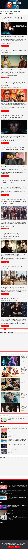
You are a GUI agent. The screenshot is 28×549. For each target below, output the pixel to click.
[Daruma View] (14, 4)
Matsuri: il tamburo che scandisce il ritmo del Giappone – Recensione (16, 491)
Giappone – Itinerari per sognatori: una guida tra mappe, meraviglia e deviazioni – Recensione (16, 497)
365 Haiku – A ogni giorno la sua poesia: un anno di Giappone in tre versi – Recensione (17, 486)
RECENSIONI (17, 87)
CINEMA (10, 20)
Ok (9, 546)
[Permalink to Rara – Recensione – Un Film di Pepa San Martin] (10, 384)
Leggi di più (17, 546)
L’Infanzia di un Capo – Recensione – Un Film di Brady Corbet (24, 406)
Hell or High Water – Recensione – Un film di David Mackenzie (24, 369)
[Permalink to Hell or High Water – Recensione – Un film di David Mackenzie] (10, 371)
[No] (26, 544)
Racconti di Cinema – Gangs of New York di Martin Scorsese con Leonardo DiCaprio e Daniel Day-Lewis (13, 201)
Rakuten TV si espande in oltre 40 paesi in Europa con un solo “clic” (16, 511)
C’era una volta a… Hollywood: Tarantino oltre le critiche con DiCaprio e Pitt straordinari (13, 83)
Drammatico (12, 87)
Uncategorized (12, 300)
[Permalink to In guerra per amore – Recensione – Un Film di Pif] (10, 396)
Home (1, 11)
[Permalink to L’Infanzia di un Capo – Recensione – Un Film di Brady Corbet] (10, 407)
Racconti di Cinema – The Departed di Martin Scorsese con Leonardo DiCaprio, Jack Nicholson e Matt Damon (13, 235)
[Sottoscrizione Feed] (27, 14)
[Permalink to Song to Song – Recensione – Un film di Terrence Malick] (10, 360)
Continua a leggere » (5, 45)
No (12, 546)
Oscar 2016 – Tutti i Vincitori (9, 298)
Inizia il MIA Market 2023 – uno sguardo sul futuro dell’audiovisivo (17, 506)
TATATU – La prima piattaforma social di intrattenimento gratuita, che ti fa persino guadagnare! (17, 517)
